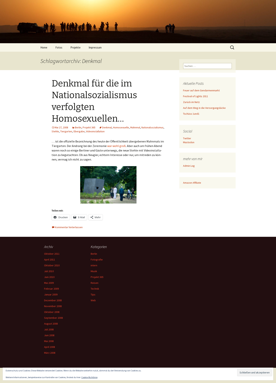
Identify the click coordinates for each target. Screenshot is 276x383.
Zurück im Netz (191, 102)
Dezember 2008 (53, 300)
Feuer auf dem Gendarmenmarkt (201, 90)
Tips (93, 294)
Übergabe (79, 131)
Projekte (75, 47)
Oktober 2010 (52, 265)
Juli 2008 (49, 329)
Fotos (58, 47)
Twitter (187, 138)
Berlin (78, 127)
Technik (95, 288)
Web (93, 300)
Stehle (55, 131)
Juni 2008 (49, 335)
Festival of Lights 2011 (195, 96)
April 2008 (49, 347)
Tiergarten (66, 131)
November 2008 (53, 306)
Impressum (95, 47)
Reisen (94, 283)
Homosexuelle (121, 127)
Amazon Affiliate (192, 182)
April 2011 (49, 259)
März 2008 (49, 352)
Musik (94, 271)
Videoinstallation (95, 131)
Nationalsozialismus (152, 127)
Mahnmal (135, 127)
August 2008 (51, 323)
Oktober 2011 (52, 253)
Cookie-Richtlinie (89, 377)
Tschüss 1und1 (191, 113)
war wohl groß (116, 146)
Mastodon (188, 142)
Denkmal (107, 127)
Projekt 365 (89, 127)
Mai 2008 (49, 341)
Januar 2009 (50, 294)
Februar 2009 (51, 288)
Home (43, 47)
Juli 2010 (49, 271)
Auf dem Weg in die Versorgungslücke (204, 108)
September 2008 (53, 317)
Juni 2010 (49, 277)
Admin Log (189, 165)
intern (94, 265)
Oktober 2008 (52, 312)
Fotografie (97, 259)
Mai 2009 (49, 283)
